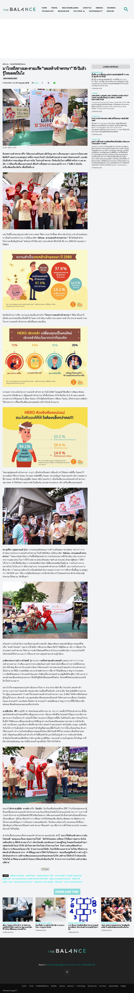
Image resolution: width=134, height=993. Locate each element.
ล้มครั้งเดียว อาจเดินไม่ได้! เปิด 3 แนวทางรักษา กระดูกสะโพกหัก (49, 926)
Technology (81, 986)
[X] (48, 83)
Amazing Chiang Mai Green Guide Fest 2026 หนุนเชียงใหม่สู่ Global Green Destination (110, 97)
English (123, 986)
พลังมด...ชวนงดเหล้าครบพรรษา (60, 879)
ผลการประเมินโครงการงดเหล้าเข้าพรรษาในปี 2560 (30, 879)
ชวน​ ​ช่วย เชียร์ (60, 876)
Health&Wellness (17, 64)
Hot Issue (102, 986)
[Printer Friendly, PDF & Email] (45, 871)
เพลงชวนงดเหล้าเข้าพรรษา (23, 882)
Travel (95, 93)
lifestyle (96, 116)
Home (24, 986)
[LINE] (54, 83)
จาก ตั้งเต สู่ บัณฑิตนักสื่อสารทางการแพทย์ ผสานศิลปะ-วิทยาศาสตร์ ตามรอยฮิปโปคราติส (83, 927)
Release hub (97, 72)
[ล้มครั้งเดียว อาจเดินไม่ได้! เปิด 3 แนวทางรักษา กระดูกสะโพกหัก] (50, 909)
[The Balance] (21, 9)
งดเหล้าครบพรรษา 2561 (45, 876)
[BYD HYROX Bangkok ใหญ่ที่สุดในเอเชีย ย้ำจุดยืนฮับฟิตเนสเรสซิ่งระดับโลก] (116, 909)
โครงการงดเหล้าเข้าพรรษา (73, 882)
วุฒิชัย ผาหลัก (7, 882)
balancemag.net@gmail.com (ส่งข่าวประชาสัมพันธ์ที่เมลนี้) (71, 964)
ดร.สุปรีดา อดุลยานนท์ (74, 876)
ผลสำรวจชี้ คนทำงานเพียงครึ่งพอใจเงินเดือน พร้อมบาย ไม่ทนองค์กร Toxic (111, 142)
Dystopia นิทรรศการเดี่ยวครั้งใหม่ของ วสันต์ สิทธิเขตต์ (110, 119)
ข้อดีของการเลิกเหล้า (17, 876)
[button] (125, 9)
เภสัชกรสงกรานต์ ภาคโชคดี (43, 882)
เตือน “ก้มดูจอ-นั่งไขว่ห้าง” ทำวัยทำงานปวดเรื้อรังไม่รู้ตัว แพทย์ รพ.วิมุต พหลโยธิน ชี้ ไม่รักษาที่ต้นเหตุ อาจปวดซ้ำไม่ (17, 927)
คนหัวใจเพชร (30, 876)
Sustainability (113, 986)
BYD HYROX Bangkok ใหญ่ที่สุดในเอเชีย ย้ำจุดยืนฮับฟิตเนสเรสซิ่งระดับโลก (115, 926)
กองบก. (36, 83)
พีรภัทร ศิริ (76, 879)
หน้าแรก (5, 64)
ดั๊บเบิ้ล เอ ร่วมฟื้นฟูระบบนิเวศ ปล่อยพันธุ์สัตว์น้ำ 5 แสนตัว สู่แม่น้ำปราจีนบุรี (110, 75)
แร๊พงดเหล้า (59, 882)
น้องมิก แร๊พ (7, 879)
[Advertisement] (67, 38)
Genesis (62, 986)
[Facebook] (42, 83)
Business (71, 986)
